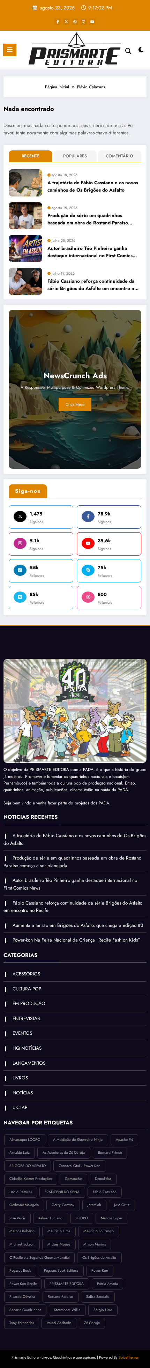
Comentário (119, 156)
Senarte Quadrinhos (25, 1310)
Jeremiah (94, 1204)
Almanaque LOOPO (24, 1139)
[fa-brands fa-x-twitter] (66, 21)
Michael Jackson (22, 1244)
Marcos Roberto (22, 1231)
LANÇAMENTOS (29, 1063)
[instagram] (84, 21)
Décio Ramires (20, 1192)
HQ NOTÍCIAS (27, 1048)
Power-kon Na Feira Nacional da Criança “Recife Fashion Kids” (76, 940)
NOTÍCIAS (23, 1093)
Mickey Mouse (58, 1244)
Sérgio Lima (102, 1310)
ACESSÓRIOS (26, 974)
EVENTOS (22, 1033)
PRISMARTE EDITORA (67, 1283)
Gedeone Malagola (24, 1204)
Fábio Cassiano (105, 1192)
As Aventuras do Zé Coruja (64, 1152)
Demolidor (103, 1178)
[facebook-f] (57, 21)
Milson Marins (94, 1244)
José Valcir (17, 1218)
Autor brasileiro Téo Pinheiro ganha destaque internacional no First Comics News (90, 252)
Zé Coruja (92, 1322)
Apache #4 (124, 1139)
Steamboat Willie (67, 1310)
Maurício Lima (58, 1231)
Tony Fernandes (21, 1322)
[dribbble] (75, 21)
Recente (30, 156)
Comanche (73, 1178)
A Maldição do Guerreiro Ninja (78, 1139)
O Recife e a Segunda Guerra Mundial (39, 1257)
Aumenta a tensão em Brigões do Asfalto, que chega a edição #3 (78, 925)
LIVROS (20, 1078)
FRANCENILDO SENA (62, 1192)
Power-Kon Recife (23, 1283)
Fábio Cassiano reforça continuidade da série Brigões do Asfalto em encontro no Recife (92, 285)
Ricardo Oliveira (22, 1296)
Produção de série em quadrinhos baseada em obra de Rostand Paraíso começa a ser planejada (87, 219)
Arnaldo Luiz (19, 1152)
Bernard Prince (110, 1152)
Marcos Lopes (111, 1218)
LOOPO (82, 1218)
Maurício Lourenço (98, 1231)
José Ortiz (121, 1204)
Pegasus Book (20, 1270)
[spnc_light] (141, 51)
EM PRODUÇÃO (29, 1003)
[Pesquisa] (128, 51)
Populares (75, 156)
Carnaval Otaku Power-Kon (79, 1165)
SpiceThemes (128, 1357)
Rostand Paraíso (60, 1296)
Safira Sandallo (98, 1296)
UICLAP (20, 1107)
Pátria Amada (107, 1283)
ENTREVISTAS (26, 1018)
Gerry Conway (63, 1204)
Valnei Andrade (59, 1322)
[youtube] (92, 21)
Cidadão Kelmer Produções (30, 1178)
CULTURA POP (27, 989)
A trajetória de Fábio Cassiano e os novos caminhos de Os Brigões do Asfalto (92, 186)
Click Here (75, 404)
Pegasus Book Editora (61, 1270)
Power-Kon (99, 1270)
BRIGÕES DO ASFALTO (27, 1165)
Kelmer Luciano (50, 1218)
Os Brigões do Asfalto (99, 1257)
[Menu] (9, 50)
